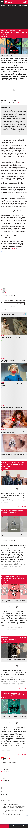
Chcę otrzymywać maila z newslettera (11, 804)
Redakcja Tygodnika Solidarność (9, 762)
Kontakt (4, 778)
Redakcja (4, 774)
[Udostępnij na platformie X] (17, 295)
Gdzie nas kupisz (6, 771)
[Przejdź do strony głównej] (9, 2)
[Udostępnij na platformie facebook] (15, 295)
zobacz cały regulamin (15, 814)
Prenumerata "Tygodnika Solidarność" (10, 767)
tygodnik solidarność (9, 303)
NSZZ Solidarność (25, 2)
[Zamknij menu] (2, 2)
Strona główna (3, 5)
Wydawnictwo (5, 769)
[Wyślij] (26, 800)
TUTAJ (20, 103)
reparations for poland (20, 300)
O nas (4, 765)
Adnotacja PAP (6, 780)
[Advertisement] (14, 17)
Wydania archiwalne (7, 776)
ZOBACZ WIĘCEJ (19, 303)
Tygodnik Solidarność (12, 5)
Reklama (4, 782)
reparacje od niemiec (9, 300)
